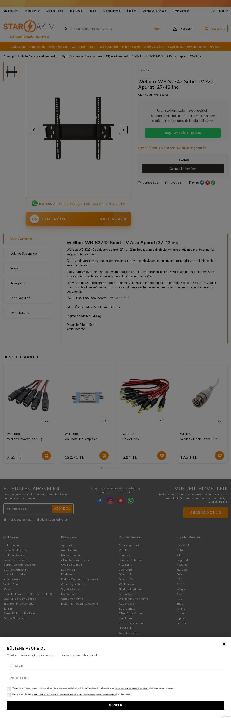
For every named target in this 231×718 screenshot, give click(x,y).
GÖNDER (115, 705)
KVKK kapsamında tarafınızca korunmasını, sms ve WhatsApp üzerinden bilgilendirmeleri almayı (74, 694)
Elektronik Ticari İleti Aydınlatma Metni (131, 688)
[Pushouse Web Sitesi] (225, 716)
